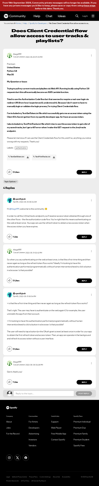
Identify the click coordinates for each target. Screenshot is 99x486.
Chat (49, 16)
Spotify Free (79, 445)
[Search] (77, 16)
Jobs (8, 427)
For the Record (12, 433)
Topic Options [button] (10, 181)
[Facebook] (26, 458)
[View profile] (9, 55)
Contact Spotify (58, 439)
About (9, 421)
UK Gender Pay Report (38, 481)
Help (37, 16)
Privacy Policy (33, 477)
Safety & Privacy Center (19, 477)
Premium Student (81, 439)
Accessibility (66, 477)
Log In (85, 16)
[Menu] (93, 16)
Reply (84, 172)
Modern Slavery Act (12, 481)
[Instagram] (9, 458)
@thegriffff (14, 208)
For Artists (33, 421)
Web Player (56, 427)
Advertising (34, 433)
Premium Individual (81, 421)
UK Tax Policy (25, 481)
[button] (91, 55)
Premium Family (80, 433)
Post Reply (84, 393)
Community (17, 16)
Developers (34, 427)
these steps (89, 5)
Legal (8, 477)
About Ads (56, 477)
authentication (21, 148)
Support (55, 421)
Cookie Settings (45, 477)
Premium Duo (79, 427)
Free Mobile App (58, 433)
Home (18, 23)
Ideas (61, 16)
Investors (33, 439)
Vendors (32, 445)
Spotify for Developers (38, 23)
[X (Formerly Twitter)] (17, 458)
